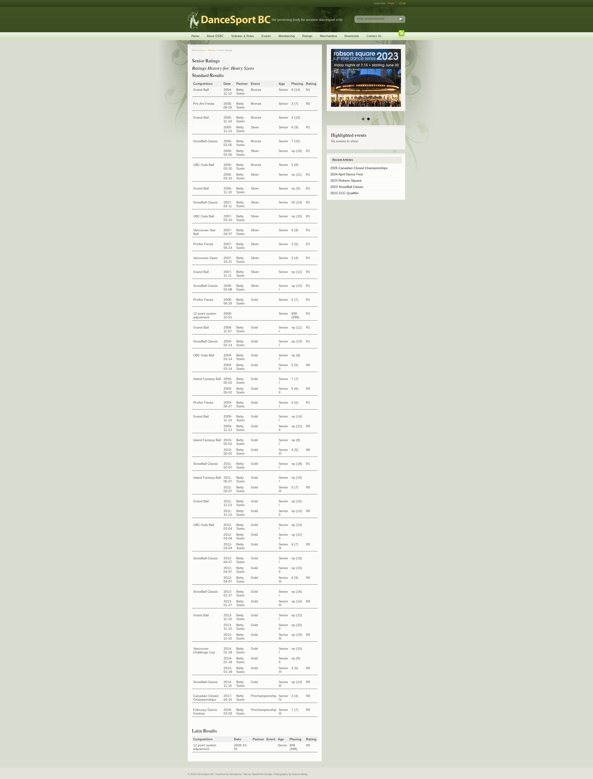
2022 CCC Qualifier (344, 193)
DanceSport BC (261, 19)
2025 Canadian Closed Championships (359, 168)
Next (404, 77)
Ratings (307, 36)
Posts (391, 3)
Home (195, 36)
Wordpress (236, 774)
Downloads (351, 36)
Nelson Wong (299, 774)
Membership (286, 36)
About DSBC (215, 36)
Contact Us (374, 36)
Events (266, 36)
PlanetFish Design (262, 774)
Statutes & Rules (242, 36)
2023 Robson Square (346, 180)
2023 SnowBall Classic (346, 187)
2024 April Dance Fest (346, 174)
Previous (328, 77)
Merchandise (328, 36)
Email (402, 3)
